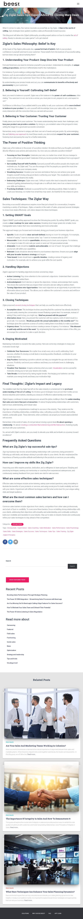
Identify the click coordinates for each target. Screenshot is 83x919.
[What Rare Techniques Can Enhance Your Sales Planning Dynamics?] (41, 859)
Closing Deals (12, 528)
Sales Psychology (72, 528)
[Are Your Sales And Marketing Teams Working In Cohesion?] (41, 713)
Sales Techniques (41, 531)
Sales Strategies (17, 531)
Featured (10, 629)
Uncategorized (12, 663)
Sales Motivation (45, 528)
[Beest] (12, 4)
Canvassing (11, 625)
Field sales (11, 633)
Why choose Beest (38, 913)
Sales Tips (51, 531)
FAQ (50, 913)
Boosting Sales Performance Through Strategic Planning (27, 595)
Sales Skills (7, 531)
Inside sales (11, 642)
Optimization (11, 650)
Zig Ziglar (70, 531)
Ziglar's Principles (9, 535)
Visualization (57, 368)
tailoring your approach (17, 134)
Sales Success (29, 531)
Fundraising (11, 638)
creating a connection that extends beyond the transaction (43, 425)
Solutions (25, 913)
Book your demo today (17, 580)
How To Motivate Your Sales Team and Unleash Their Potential (28, 607)
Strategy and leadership (15, 654)
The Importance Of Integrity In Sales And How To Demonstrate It (38, 818)
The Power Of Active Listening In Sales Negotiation (24, 612)
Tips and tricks (17, 524)
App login (58, 913)
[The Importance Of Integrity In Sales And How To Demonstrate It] (41, 786)
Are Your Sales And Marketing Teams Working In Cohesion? (36, 745)
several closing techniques (25, 305)
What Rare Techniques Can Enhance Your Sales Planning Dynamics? (40, 891)
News (9, 646)
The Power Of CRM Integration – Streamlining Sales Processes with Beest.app (34, 599)
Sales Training (61, 531)
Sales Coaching (33, 528)
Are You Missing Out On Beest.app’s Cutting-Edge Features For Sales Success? (35, 603)
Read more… (31, 754)
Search (8, 561)
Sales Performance (58, 528)
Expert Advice (22, 528)
